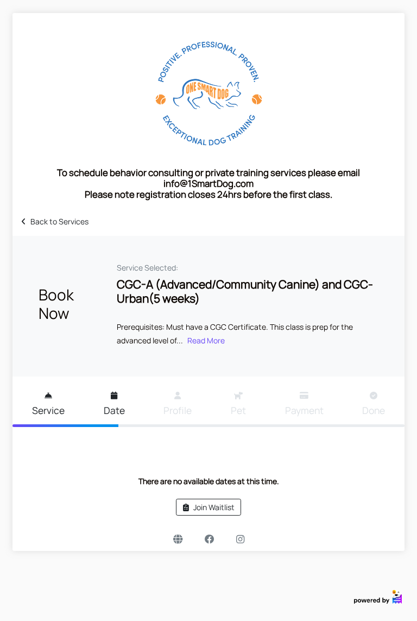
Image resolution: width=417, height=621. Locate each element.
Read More (206, 340)
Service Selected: (147, 267)
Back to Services (59, 221)
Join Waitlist (214, 507)
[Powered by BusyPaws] (378, 596)
